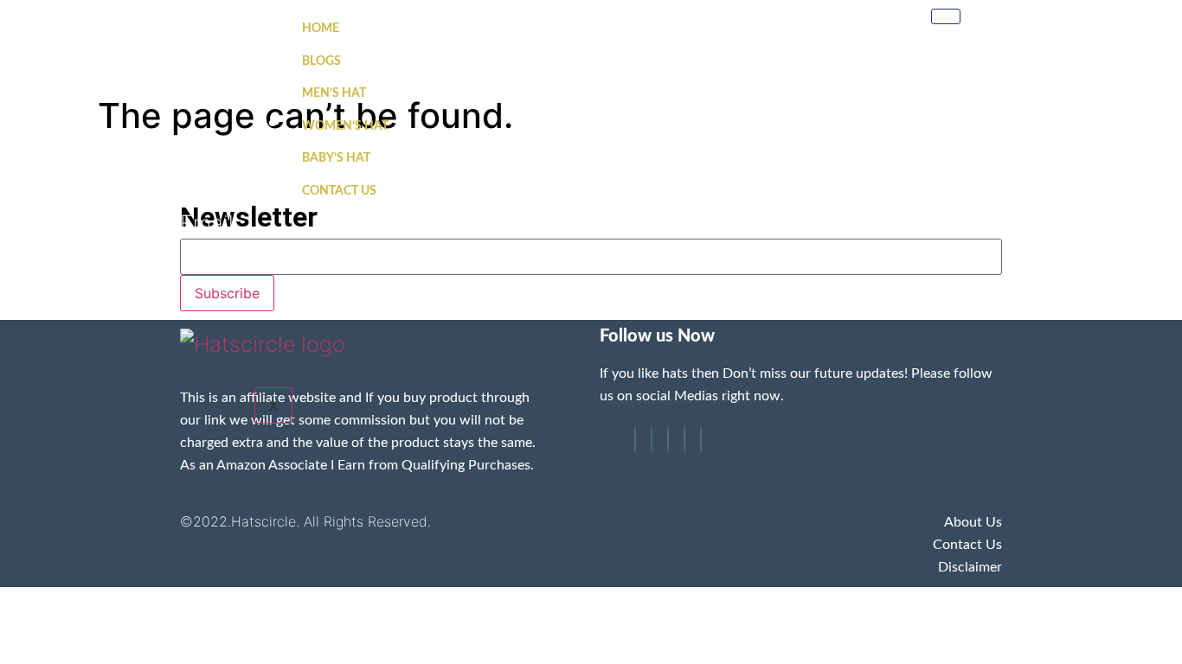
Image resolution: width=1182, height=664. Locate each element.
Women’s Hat (345, 126)
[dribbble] (684, 439)
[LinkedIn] (668, 439)
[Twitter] (651, 439)
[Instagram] (701, 439)
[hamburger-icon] (945, 16)
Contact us (339, 191)
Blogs (321, 61)
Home (320, 28)
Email (207, 223)
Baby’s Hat (336, 158)
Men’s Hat (334, 93)
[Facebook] (635, 439)
